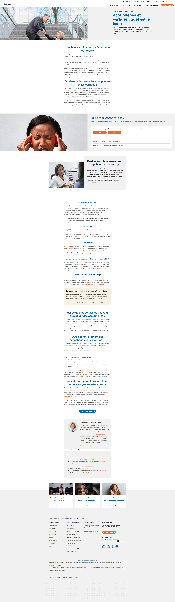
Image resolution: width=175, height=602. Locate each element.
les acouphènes (96, 54)
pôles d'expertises (100, 434)
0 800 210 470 (111, 526)
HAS (98, 266)
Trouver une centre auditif (87, 411)
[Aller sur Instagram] (112, 547)
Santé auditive (70, 525)
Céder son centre (53, 540)
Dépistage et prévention (72, 531)
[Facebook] (103, 547)
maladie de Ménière (71, 206)
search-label (173, 1)
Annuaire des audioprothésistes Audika (91, 530)
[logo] (8, 4)
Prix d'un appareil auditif (72, 548)
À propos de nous (54, 522)
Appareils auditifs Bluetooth (73, 540)
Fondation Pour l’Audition (90, 251)
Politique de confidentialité (83, 560)
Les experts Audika (85, 445)
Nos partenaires (53, 525)
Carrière (51, 537)
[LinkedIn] (108, 547)
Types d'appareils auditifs (73, 537)
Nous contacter (53, 528)
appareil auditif (84, 374)
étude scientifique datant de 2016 (76, 319)
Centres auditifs (89, 522)
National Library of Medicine (86, 459)
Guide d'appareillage (72, 522)
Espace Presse (52, 534)
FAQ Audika (52, 543)
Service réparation (71, 551)
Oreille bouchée (70, 534)
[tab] (114, 5)
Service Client (52, 531)
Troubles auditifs (70, 528)
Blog (50, 546)
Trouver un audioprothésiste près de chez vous (91, 526)
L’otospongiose (68, 246)
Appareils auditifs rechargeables (71, 544)
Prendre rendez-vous (167, 5)
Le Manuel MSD (89, 466)
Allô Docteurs (102, 470)
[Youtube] (116, 547)
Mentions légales (93, 560)
